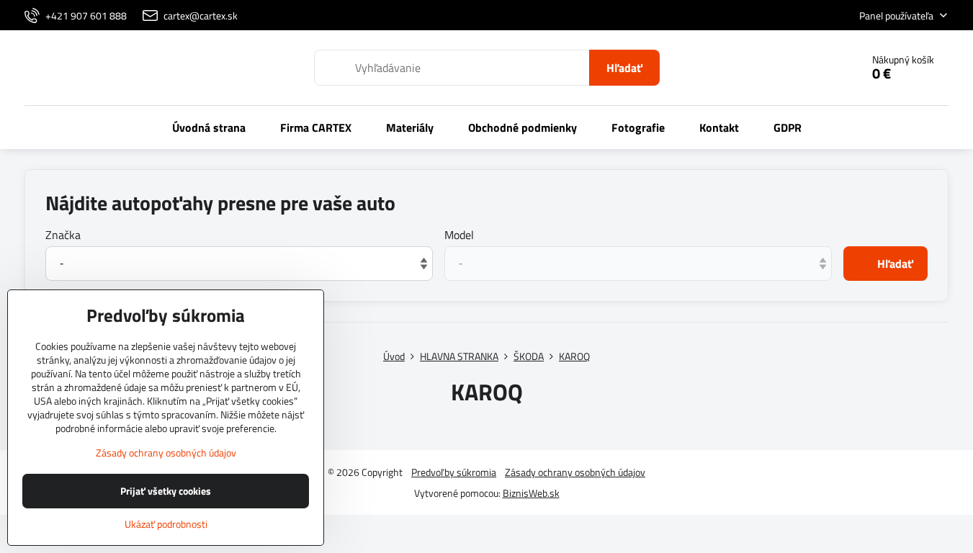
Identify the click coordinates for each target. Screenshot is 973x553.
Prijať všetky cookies (165, 490)
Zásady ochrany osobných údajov (575, 472)
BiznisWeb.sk (531, 492)
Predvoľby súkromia (453, 472)
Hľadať (624, 67)
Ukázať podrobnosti (166, 524)
